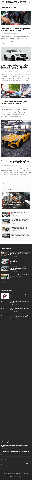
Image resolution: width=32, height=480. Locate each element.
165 (29, 207)
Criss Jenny (4, 71)
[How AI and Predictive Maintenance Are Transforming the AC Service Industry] (6, 236)
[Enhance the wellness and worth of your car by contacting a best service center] (5, 375)
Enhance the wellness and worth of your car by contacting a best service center (20, 315)
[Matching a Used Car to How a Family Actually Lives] (6, 214)
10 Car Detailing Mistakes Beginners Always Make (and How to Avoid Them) (15, 452)
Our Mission (19, 476)
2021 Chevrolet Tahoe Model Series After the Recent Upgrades (15, 463)
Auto (3, 26)
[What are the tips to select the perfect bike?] (5, 296)
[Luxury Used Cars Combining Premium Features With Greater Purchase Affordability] (6, 221)
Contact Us (12, 476)
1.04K (30, 106)
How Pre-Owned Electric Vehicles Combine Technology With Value (19, 228)
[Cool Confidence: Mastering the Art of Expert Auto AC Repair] (16, 18)
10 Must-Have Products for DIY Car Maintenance (12, 458)
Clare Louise (5, 106)
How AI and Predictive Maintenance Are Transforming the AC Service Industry (20, 234)
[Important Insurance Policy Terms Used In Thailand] (5, 308)
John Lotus (6, 207)
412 (30, 33)
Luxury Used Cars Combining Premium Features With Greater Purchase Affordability (20, 221)
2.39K (30, 165)
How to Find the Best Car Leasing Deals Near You (19, 302)
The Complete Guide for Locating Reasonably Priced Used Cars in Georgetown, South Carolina (14, 67)
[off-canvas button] (3, 2)
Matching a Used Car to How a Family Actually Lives (20, 213)
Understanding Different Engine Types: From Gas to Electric (14, 102)
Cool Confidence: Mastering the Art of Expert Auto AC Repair (15, 30)
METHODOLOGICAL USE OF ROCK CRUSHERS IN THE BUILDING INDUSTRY (14, 446)
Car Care (5, 200)
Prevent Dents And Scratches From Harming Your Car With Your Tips (15, 162)
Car (3, 158)
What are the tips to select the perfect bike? (19, 294)
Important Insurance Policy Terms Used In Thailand (20, 309)
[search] (29, 2)
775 (30, 71)
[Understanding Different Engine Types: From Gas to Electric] (16, 91)
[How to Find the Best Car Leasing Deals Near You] (5, 303)
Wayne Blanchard (6, 33)
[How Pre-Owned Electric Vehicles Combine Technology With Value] (6, 229)
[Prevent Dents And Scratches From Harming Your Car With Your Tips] (16, 138)
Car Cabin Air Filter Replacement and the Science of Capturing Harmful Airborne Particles (15, 204)
